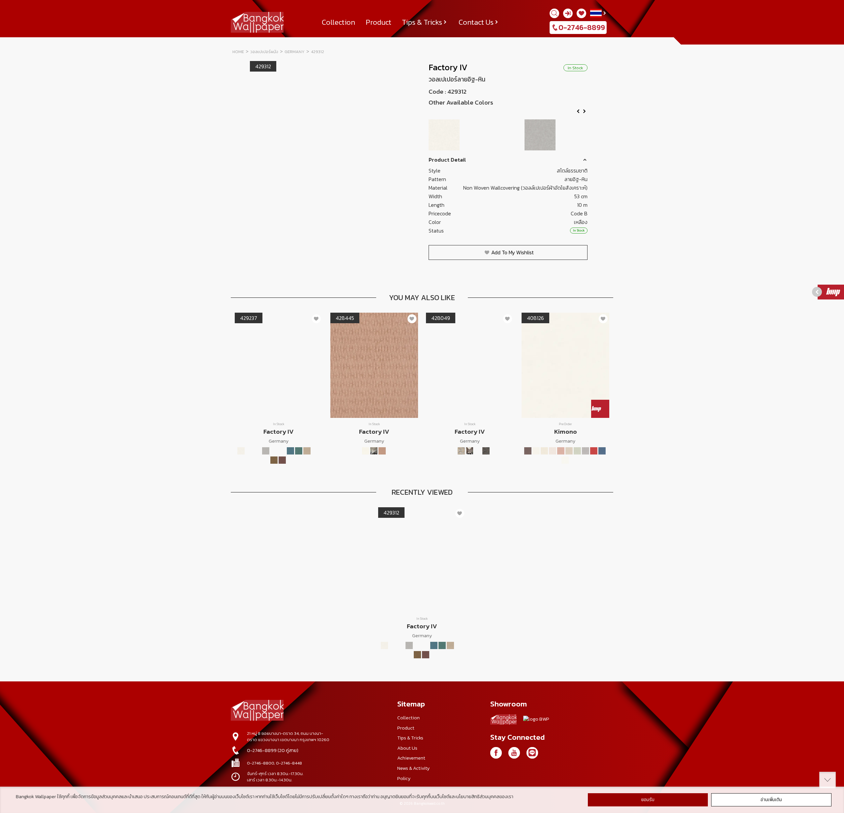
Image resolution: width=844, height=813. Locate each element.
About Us (407, 748)
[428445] (382, 450)
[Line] (532, 753)
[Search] (554, 13)
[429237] (509, 134)
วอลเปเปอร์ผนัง (264, 51)
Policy (403, 778)
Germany (295, 51)
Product (378, 22)
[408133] (544, 450)
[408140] (552, 450)
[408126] (536, 450)
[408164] (569, 450)
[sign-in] (568, 13)
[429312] (315, 450)
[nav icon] (13, 9)
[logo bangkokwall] (257, 711)
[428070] (477, 450)
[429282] (298, 450)
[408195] (593, 450)
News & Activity (413, 768)
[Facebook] (496, 753)
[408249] (565, 460)
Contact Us (476, 22)
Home (238, 51)
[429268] (282, 450)
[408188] (585, 450)
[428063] (469, 450)
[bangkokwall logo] (503, 721)
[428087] (486, 450)
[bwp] (536, 720)
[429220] (477, 134)
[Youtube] (514, 753)
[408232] (602, 450)
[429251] (572, 134)
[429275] (290, 450)
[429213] (445, 134)
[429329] (274, 460)
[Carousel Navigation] (508, 113)
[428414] (373, 450)
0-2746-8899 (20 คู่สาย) (272, 750)
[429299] (307, 450)
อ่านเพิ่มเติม (771, 799)
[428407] (365, 450)
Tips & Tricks (422, 22)
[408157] (560, 450)
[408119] (527, 450)
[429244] (541, 134)
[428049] (453, 450)
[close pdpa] (827, 780)
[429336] (282, 460)
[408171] (577, 450)
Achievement (411, 758)
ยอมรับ (647, 799)
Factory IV (448, 67)
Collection (338, 22)
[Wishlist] (581, 13)
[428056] (461, 450)
